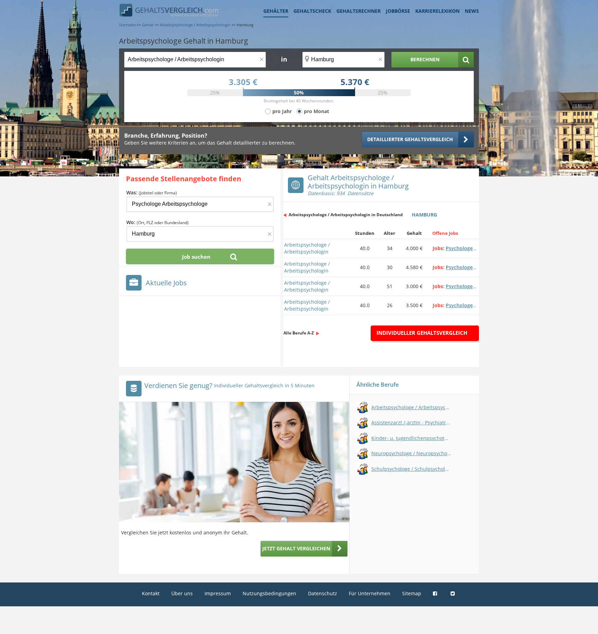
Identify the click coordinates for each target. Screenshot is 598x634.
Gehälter (275, 11)
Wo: (157, 222)
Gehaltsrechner (358, 11)
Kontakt (151, 593)
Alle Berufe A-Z (298, 333)
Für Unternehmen (369, 593)
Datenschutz (322, 593)
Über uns (182, 593)
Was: (151, 192)
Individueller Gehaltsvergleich (422, 332)
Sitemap (411, 593)
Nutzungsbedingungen (269, 593)
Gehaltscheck (312, 11)
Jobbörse (398, 11)
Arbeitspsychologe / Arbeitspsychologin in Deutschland (346, 215)
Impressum (218, 593)
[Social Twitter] (453, 593)
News (472, 11)
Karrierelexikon (437, 11)
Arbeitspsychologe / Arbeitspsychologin (307, 248)
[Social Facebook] (436, 593)
